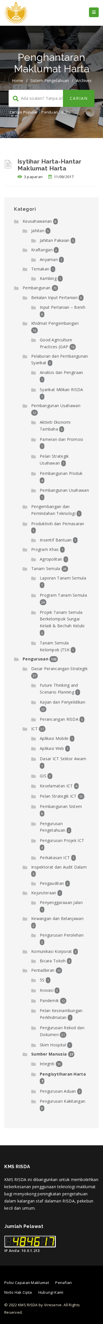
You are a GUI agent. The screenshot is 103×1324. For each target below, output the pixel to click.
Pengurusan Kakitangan (62, 1101)
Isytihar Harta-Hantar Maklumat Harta (49, 165)
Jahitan (37, 230)
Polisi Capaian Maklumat (26, 1282)
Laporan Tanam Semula (63, 578)
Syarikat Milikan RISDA (61, 389)
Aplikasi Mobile (54, 738)
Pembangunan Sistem (61, 806)
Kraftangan (42, 249)
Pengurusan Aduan (58, 1091)
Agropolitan (51, 559)
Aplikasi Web (52, 748)
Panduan (49, 112)
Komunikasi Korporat (51, 951)
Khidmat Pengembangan (55, 323)
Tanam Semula (45, 568)
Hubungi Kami (51, 1292)
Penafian (63, 1282)
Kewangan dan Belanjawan (57, 918)
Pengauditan (52, 883)
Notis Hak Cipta (18, 1292)
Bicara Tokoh (53, 960)
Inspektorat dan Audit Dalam (59, 867)
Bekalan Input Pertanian (54, 297)
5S (42, 980)
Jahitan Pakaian (55, 240)
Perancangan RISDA (59, 719)
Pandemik (49, 1000)
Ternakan (40, 269)
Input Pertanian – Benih (62, 307)
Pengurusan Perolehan (62, 935)
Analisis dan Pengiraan (61, 372)
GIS (43, 776)
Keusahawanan (37, 221)
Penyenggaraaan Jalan (61, 902)
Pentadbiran (42, 970)
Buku (66, 112)
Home (17, 80)
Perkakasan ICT (55, 857)
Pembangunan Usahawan (55, 405)
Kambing (48, 278)
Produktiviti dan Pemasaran (57, 523)
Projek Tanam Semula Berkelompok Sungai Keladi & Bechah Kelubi (62, 619)
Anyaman (49, 259)
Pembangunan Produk (61, 473)
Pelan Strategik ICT (58, 796)
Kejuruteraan (43, 892)
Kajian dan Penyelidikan (62, 702)
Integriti (47, 1063)
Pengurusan (35, 659)
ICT (34, 728)
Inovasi (47, 990)
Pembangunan (36, 287)
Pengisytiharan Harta (63, 1074)
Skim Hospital (53, 1045)
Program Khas (45, 549)
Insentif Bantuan (56, 540)
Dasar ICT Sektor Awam (63, 758)
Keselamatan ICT (56, 786)
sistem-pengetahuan (49, 80)
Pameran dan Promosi (61, 439)
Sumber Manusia (49, 1054)
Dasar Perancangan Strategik (59, 668)
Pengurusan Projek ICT (62, 840)
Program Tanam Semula (63, 595)
